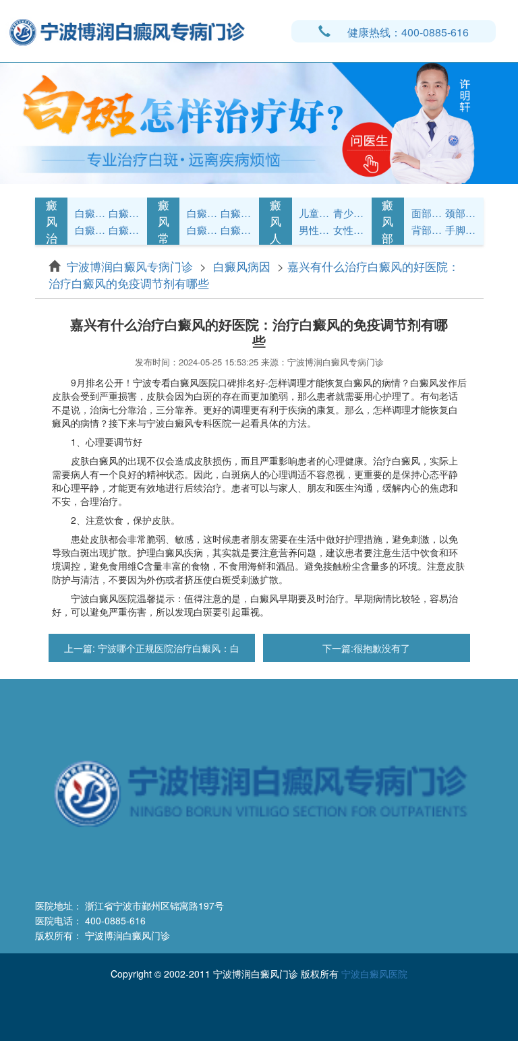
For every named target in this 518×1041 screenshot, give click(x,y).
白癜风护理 (202, 213)
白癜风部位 (387, 221)
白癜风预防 (236, 229)
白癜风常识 (124, 229)
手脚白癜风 (460, 229)
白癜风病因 (90, 229)
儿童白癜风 (314, 213)
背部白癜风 (426, 229)
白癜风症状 (90, 213)
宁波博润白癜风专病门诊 (131, 266)
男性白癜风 (314, 229)
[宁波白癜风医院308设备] (259, 122)
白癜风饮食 (236, 213)
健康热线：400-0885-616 (408, 32)
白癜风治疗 (51, 221)
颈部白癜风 (460, 213)
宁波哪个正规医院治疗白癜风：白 (167, 648)
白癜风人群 (275, 221)
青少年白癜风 (348, 213)
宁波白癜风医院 (374, 973)
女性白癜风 (348, 229)
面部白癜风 (426, 213)
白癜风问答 (202, 229)
